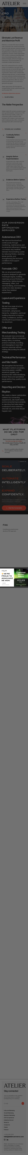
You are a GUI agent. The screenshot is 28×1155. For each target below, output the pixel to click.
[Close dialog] (27, 569)
